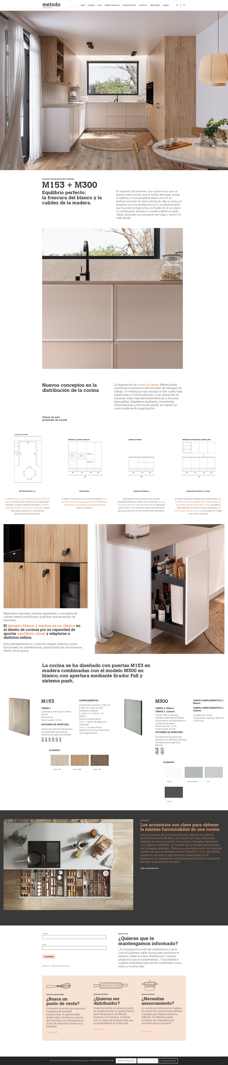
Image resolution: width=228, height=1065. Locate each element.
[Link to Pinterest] (184, 5)
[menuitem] (83, 5)
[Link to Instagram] (177, 5)
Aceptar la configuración (126, 1061)
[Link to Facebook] (180, 5)
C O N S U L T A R (51, 1032)
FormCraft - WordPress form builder (56, 966)
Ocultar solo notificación (147, 1061)
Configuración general (168, 1061)
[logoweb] (52, 5)
